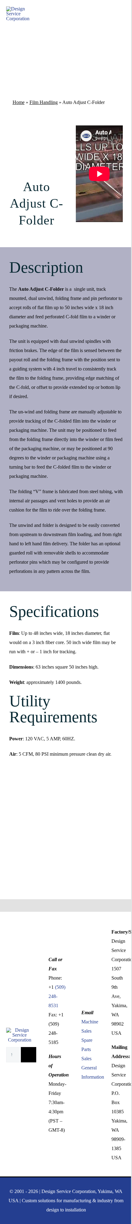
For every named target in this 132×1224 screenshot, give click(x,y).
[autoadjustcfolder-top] (36, 127)
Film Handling (43, 102)
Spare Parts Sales (86, 1049)
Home (19, 102)
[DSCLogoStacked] (19, 1030)
